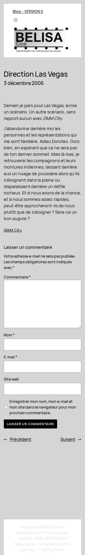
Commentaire (17, 277)
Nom (9, 335)
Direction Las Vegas (36, 74)
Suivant (67, 439)
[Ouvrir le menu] (15, 20)
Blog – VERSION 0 (28, 11)
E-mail (10, 357)
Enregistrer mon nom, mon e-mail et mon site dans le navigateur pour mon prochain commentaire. (42, 407)
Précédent (20, 439)
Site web (11, 379)
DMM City (13, 230)
